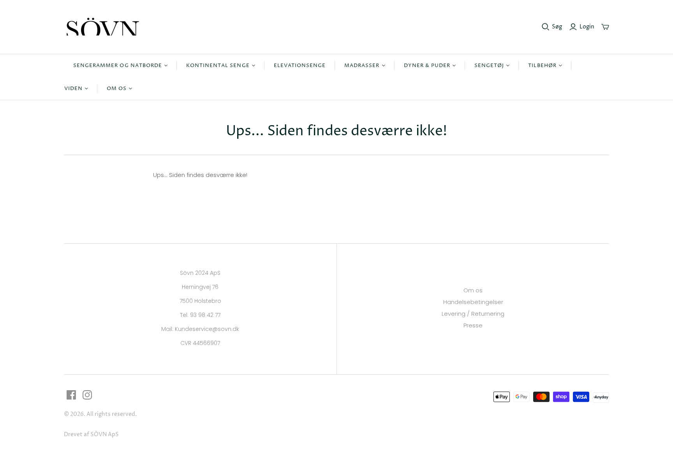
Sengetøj (489, 65)
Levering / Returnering (473, 314)
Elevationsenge (300, 65)
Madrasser (361, 65)
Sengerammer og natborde (117, 65)
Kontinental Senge (218, 65)
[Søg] (546, 27)
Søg (557, 26)
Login (587, 26)
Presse (473, 325)
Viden (73, 88)
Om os (117, 88)
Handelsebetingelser (473, 302)
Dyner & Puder (427, 65)
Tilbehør (542, 65)
